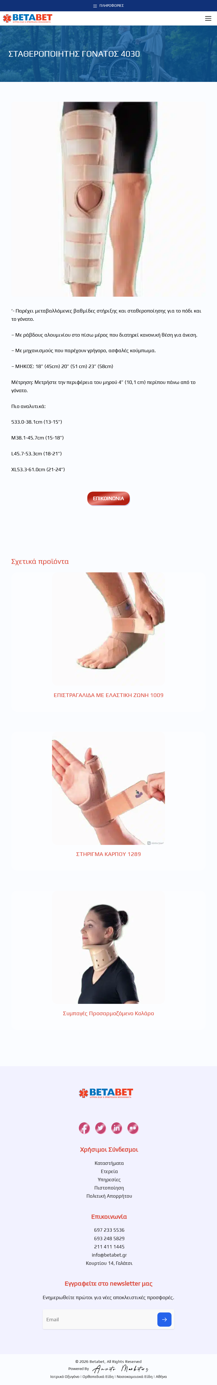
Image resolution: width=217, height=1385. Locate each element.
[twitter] (100, 1128)
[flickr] (132, 1128)
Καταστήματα (109, 1163)
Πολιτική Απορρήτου (109, 1196)
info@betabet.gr (109, 1255)
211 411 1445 (109, 1247)
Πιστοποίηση (109, 1188)
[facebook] (84, 1128)
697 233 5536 (109, 1230)
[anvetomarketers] (119, 1368)
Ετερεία (109, 1171)
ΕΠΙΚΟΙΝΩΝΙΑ (108, 498)
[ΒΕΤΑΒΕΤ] (27, 18)
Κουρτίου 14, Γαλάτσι (109, 1263)
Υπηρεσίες (109, 1179)
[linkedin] (116, 1128)
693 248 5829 (109, 1238)
